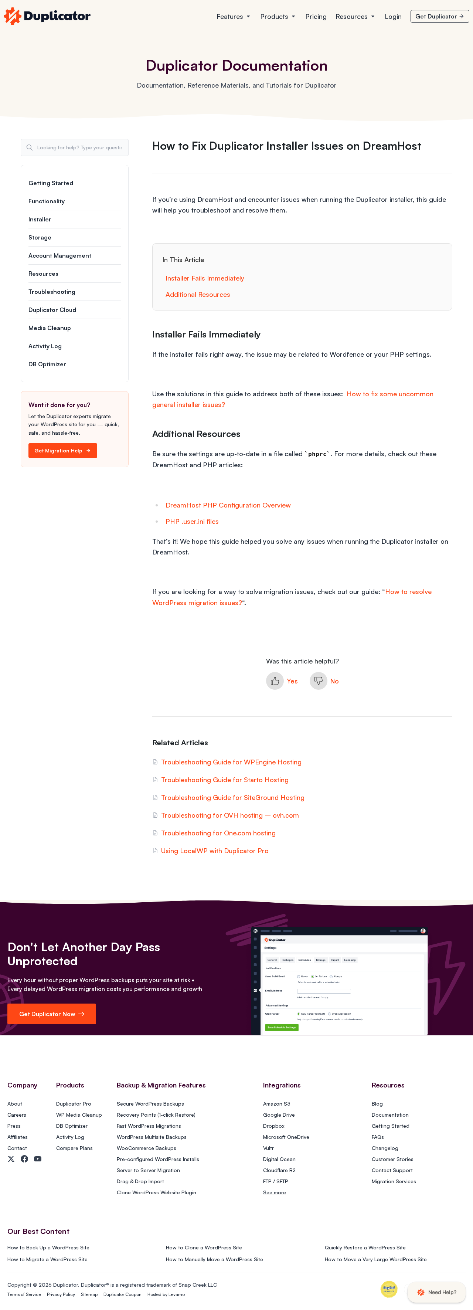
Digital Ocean (279, 1159)
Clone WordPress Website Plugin (156, 1192)
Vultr (268, 1148)
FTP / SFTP (275, 1181)
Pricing (316, 16)
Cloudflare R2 (279, 1170)
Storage (39, 237)
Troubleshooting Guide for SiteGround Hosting (232, 797)
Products (274, 16)
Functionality (46, 201)
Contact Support (392, 1170)
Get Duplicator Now (47, 1014)
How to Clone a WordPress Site (204, 1247)
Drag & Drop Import (140, 1181)
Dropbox (274, 1126)
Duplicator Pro (73, 1103)
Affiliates (17, 1137)
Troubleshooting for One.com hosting (218, 833)
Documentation (390, 1115)
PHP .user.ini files (192, 521)
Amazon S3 (276, 1103)
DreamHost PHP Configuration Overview (228, 505)
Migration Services (394, 1181)
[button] (282, 681)
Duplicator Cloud (52, 309)
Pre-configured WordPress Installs (158, 1159)
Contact (17, 1148)
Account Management (59, 255)
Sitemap (89, 1294)
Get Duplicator (436, 16)
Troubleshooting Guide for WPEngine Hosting (231, 762)
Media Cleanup (49, 328)
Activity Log (45, 346)
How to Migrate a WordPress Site (47, 1259)
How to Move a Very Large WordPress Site (376, 1259)
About (14, 1103)
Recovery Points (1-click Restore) (156, 1115)
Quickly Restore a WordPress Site (365, 1247)
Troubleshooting (51, 291)
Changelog (385, 1148)
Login (393, 16)
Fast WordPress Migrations (149, 1126)
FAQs (378, 1137)
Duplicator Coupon (122, 1294)
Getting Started (50, 183)
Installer (39, 219)
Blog (377, 1103)
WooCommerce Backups (146, 1148)
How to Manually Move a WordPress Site (214, 1259)
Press (14, 1126)
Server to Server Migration (148, 1170)
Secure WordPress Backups (150, 1103)
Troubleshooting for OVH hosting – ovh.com (230, 815)
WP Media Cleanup (79, 1115)
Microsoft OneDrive (286, 1137)
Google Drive (279, 1115)
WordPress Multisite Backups (152, 1137)
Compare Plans (74, 1148)
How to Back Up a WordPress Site (48, 1247)
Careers (16, 1115)
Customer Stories (393, 1159)
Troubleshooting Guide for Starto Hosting (225, 780)
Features (230, 16)
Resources (352, 16)
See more (274, 1192)
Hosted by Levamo (166, 1294)
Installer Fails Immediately (205, 278)
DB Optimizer (47, 364)
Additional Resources (198, 294)
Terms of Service (24, 1294)
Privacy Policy (61, 1294)
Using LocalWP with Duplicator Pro (215, 850)
